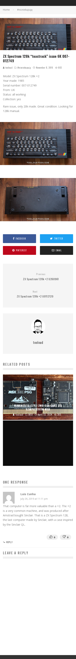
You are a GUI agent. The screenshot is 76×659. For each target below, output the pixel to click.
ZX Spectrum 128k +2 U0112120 (35, 294)
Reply (9, 542)
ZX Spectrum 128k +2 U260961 (41, 277)
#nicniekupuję (24, 67)
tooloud (8, 67)
